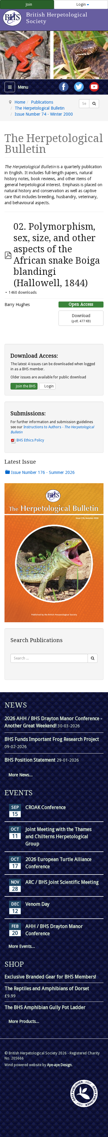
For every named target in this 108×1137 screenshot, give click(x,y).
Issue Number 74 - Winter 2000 (44, 114)
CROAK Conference (46, 807)
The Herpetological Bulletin (39, 108)
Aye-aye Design (59, 1065)
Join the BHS (25, 386)
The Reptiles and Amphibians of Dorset (46, 988)
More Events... (21, 946)
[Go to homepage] (13, 15)
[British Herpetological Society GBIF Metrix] (84, 1093)
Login (81, 4)
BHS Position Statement (30, 760)
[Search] (94, 103)
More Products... (23, 1021)
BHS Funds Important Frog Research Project (51, 739)
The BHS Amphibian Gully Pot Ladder (45, 1007)
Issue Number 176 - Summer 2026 (42, 472)
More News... (20, 774)
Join (28, 4)
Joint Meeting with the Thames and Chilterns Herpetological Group (59, 836)
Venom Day (38, 904)
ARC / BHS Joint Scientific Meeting (62, 882)
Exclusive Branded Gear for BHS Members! (50, 977)
